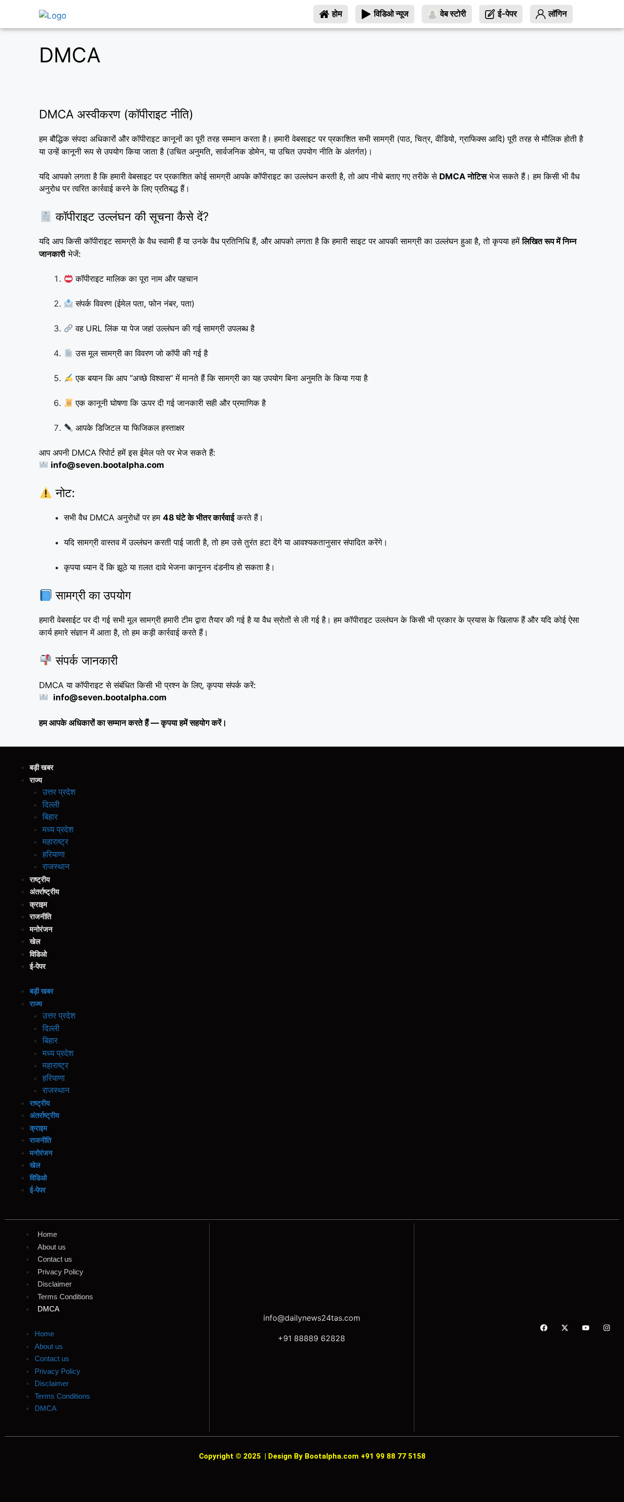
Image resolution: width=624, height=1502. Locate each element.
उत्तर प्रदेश (59, 792)
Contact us (55, 1259)
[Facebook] (544, 1327)
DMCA (48, 1309)
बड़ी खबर (42, 767)
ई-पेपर (38, 966)
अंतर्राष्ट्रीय (44, 891)
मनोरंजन (41, 929)
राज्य (36, 780)
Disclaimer (55, 1284)
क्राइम (38, 904)
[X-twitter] (565, 1327)
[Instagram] (607, 1327)
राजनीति (40, 916)
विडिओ (38, 954)
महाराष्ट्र (55, 842)
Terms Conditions (65, 1296)
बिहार (50, 817)
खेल (35, 941)
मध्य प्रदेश (58, 829)
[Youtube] (586, 1327)
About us (52, 1247)
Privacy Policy (60, 1272)
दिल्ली (50, 804)
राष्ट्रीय (40, 879)
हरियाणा (53, 854)
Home (47, 1234)
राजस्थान (56, 866)
